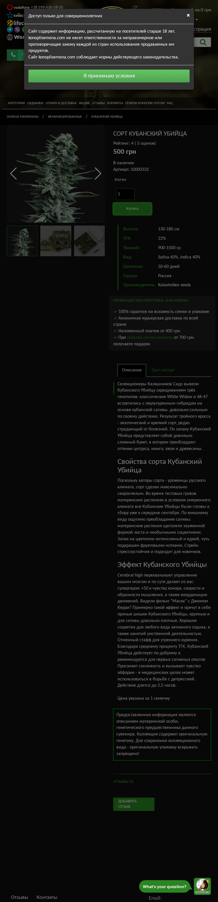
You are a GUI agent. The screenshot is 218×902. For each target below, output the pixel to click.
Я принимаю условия (109, 76)
